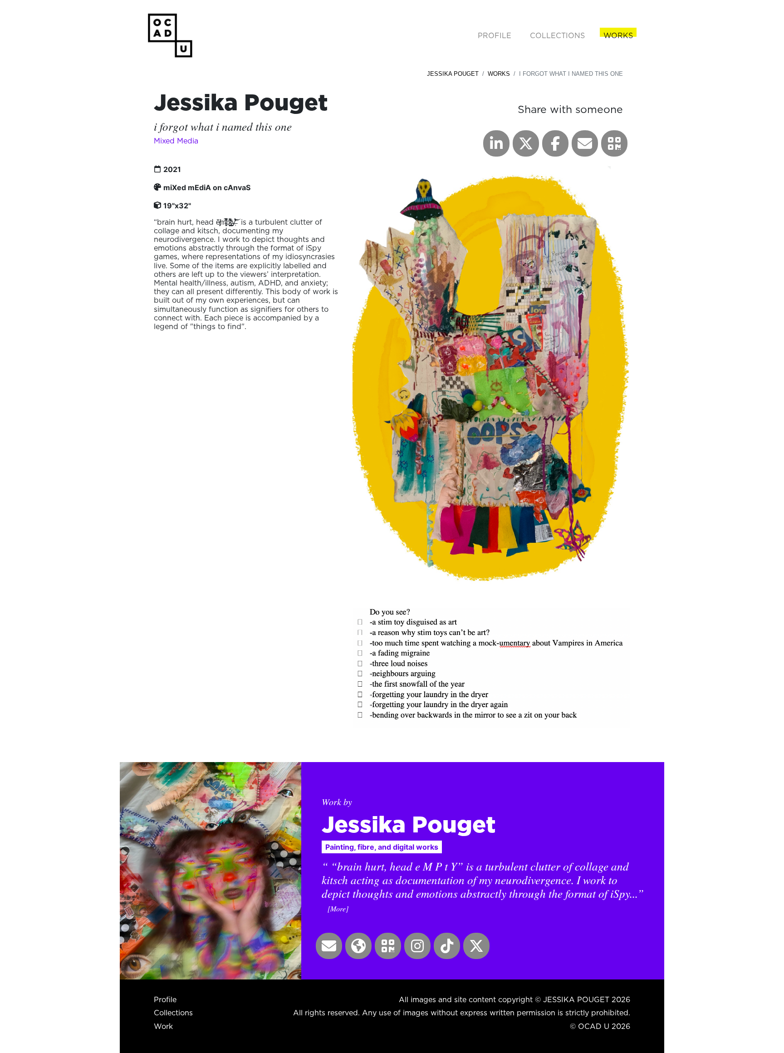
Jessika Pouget (453, 73)
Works (499, 73)
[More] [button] (338, 908)
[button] (614, 143)
